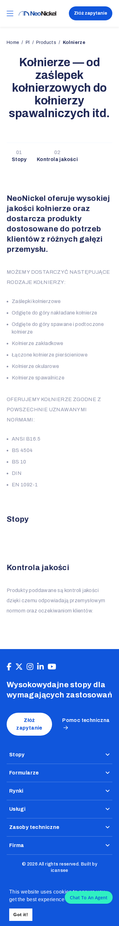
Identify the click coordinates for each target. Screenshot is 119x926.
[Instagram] (30, 667)
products (46, 42)
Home (13, 42)
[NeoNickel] (37, 13)
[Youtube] (52, 667)
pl (28, 42)
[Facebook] (9, 667)
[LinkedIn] (40, 667)
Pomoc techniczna (85, 720)
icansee (59, 870)
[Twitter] (19, 667)
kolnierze (74, 42)
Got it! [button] (20, 914)
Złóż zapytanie (90, 13)
